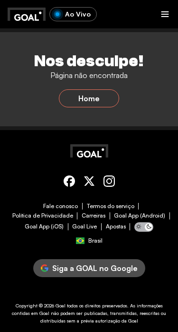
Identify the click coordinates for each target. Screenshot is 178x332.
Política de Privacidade (42, 215)
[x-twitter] (89, 183)
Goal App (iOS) (44, 226)
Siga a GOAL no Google (95, 268)
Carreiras (93, 215)
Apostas (116, 226)
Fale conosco (60, 206)
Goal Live (84, 226)
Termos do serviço (110, 206)
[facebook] (69, 183)
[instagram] (109, 183)
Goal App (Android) (139, 215)
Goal (61, 305)
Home (89, 98)
